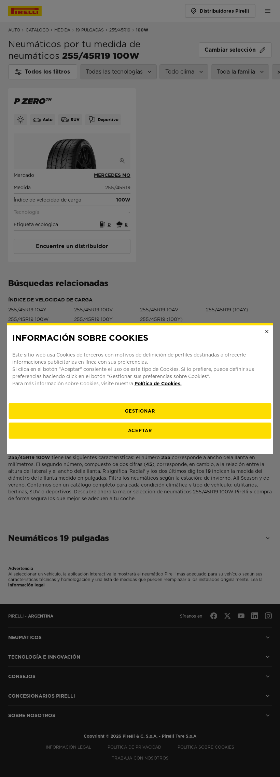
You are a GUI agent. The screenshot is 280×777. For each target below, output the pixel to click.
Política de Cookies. (158, 383)
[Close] (267, 331)
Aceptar (140, 430)
